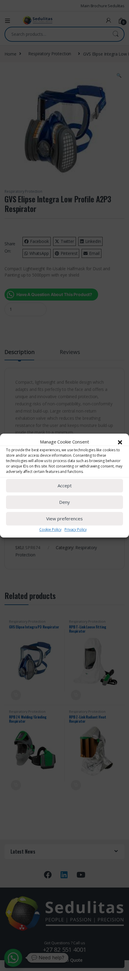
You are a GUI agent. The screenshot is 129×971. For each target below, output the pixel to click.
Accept (65, 485)
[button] (120, 442)
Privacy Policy (75, 529)
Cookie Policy (50, 529)
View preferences (64, 519)
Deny (64, 502)
